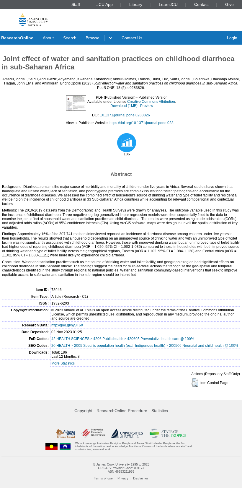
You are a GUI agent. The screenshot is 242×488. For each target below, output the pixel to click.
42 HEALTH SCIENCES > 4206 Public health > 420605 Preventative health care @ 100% (122, 339)
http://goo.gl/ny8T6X (67, 325)
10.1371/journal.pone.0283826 (125, 115)
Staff (75, 4)
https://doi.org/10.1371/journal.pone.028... (142, 123)
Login (232, 37)
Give (229, 4)
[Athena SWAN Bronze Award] (65, 433)
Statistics (159, 410)
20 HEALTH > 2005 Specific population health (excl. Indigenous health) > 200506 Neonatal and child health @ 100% (144, 346)
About (48, 37)
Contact (201, 4)
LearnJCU (168, 4)
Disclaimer (140, 478)
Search (69, 37)
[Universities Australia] (127, 433)
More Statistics (63, 363)
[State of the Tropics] (168, 433)
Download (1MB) (124, 106)
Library (135, 4)
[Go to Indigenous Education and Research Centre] (52, 446)
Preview (146, 106)
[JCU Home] (33, 19)
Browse (92, 37)
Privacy (122, 478)
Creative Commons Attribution (151, 102)
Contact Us (132, 37)
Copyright (83, 410)
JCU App (105, 4)
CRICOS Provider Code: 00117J (121, 468)
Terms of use (103, 478)
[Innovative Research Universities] (92, 433)
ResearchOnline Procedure (122, 410)
